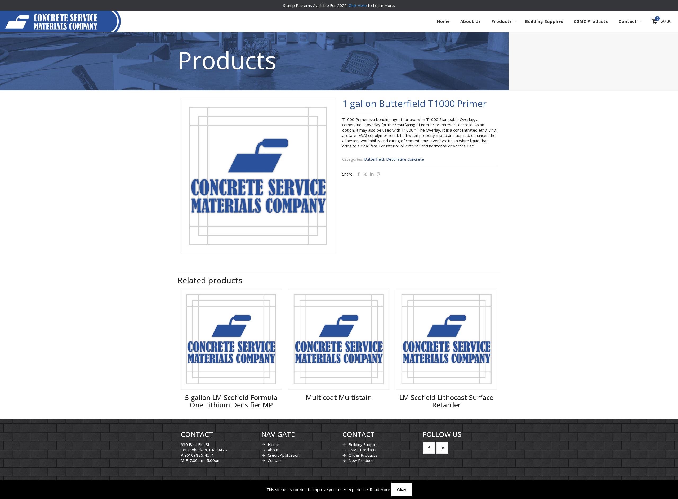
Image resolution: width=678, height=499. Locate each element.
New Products (362, 460)
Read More (380, 489)
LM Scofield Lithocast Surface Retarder (446, 401)
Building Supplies (364, 444)
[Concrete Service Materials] (51, 21)
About (273, 449)
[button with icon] (429, 448)
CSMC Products (363, 449)
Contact (275, 460)
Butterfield (374, 159)
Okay (401, 489)
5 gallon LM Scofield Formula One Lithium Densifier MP (231, 401)
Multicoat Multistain (339, 397)
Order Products (363, 455)
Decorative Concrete (405, 159)
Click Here (358, 5)
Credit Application (284, 455)
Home (273, 444)
